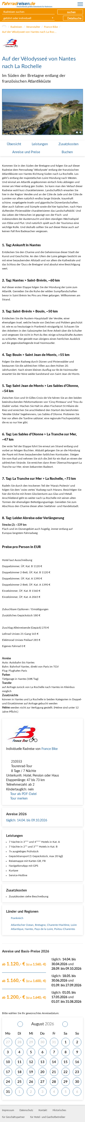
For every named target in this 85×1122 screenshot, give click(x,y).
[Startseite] (4, 27)
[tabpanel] (42, 112)
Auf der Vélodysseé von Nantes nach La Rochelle (29, 31)
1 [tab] (77, 132)
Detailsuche (74, 18)
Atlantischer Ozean (22, 925)
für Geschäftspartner (13, 1117)
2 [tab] (80, 132)
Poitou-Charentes (64, 929)
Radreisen (16, 26)
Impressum (8, 1110)
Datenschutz (26, 1110)
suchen (71, 12)
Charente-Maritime (58, 925)
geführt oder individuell (17, 18)
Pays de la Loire (43, 929)
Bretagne (40, 925)
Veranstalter (33, 26)
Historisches (59, 1110)
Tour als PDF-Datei (23, 794)
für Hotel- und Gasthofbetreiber (47, 1117)
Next (80, 112)
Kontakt (43, 1110)
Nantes (29, 929)
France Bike (51, 26)
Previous (5, 112)
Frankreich (17, 918)
